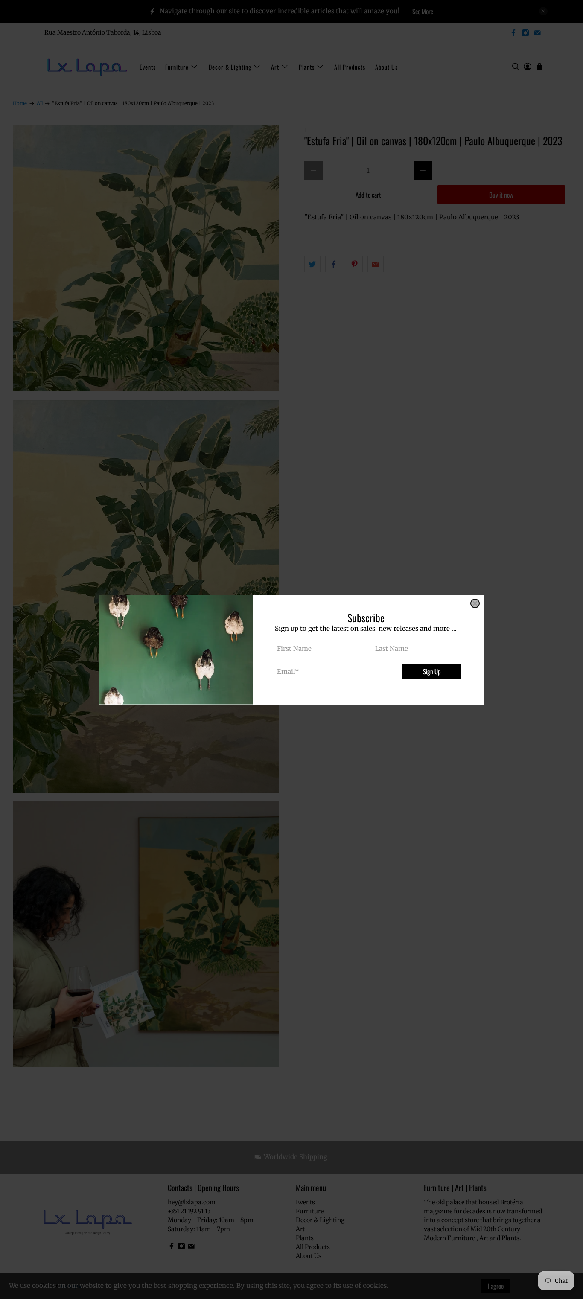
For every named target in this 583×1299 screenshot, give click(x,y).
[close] (475, 603)
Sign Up (432, 671)
